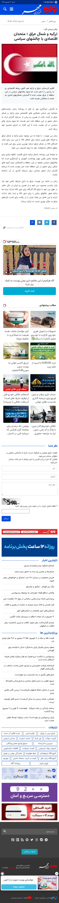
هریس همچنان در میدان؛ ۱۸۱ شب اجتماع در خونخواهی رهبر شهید (28, 579)
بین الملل (52, 21)
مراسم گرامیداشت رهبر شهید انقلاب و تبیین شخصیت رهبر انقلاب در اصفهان (29, 624)
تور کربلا (38, 738)
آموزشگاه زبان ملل (48, 758)
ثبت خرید (29, 291)
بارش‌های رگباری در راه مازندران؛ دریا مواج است (34, 674)
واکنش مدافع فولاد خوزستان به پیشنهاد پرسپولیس (32, 593)
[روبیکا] (27, 840)
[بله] (41, 840)
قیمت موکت (50, 738)
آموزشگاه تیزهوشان (48, 753)
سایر (43, 21)
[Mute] (11, 272)
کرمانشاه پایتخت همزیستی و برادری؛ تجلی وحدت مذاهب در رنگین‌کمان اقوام (29, 667)
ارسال (6, 518)
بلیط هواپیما (31, 753)
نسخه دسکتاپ (30, 851)
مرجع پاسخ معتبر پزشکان (17, 743)
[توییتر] (32, 840)
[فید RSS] (22, 840)
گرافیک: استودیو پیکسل (19, 897)
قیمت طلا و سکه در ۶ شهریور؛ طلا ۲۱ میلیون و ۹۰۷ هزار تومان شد (28, 640)
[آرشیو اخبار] (17, 840)
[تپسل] (4, 241)
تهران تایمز (43, 763)
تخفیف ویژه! (19, 887)
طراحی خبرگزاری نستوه (43, 897)
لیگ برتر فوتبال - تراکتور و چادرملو (40, 586)
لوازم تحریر (30, 733)
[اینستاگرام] (37, 840)
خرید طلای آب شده (12, 733)
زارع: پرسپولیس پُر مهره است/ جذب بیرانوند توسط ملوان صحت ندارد (30, 719)
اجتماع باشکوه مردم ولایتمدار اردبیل (39, 565)
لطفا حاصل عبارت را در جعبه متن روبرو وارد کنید (36, 506)
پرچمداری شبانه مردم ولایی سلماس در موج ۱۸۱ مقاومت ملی (28, 599)
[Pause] (6, 272)
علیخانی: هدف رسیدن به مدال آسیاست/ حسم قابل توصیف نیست (29, 700)
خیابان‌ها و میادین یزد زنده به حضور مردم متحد (34, 571)
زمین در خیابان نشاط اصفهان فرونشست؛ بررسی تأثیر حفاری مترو (29, 691)
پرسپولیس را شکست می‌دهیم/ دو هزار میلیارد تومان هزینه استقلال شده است (29, 658)
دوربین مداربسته (45, 743)
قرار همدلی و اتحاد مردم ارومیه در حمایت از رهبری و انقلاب (29, 604)
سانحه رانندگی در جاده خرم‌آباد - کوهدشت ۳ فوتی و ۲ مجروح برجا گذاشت (28, 710)
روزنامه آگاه (15, 763)
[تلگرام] (46, 840)
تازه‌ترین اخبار (49, 560)
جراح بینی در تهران (47, 733)
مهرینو (6, 758)
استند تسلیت (24, 738)
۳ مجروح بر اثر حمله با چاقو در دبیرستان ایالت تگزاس (32, 616)
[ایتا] (13, 840)
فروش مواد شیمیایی (47, 748)
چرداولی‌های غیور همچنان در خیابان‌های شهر (35, 610)
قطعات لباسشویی (10, 748)
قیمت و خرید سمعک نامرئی (24, 758)
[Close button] (56, 873)
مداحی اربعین (9, 738)
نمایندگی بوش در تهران (12, 753)
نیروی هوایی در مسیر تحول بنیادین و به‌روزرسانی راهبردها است (30, 682)
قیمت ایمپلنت (28, 748)
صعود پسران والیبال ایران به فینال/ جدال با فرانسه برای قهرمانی (31, 649)
